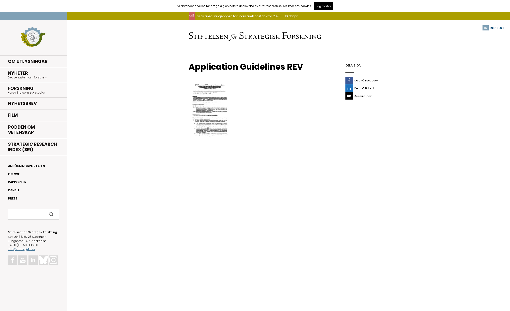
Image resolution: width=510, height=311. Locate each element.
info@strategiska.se (21, 249)
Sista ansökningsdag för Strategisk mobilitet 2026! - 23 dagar (244, 20)
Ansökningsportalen (26, 166)
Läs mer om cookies (297, 6)
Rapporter (17, 182)
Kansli (13, 190)
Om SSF (14, 174)
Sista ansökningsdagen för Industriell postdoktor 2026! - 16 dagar (247, 16)
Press (13, 198)
